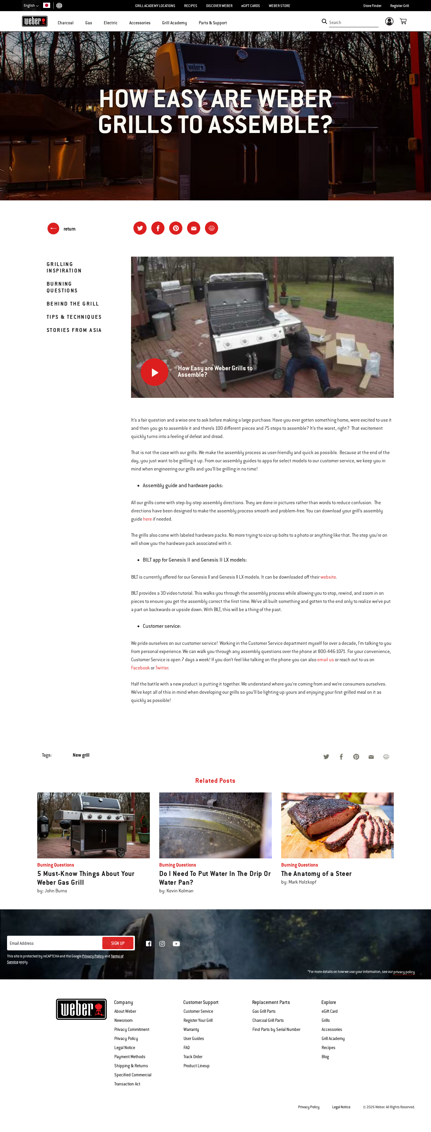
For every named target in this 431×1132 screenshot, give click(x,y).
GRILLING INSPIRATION (64, 267)
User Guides (194, 1038)
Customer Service (198, 1011)
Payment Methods (129, 1056)
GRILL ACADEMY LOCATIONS (155, 6)
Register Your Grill (198, 1020)
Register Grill (399, 6)
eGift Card (330, 1011)
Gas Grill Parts (264, 1011)
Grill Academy (333, 1038)
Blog (325, 1056)
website (328, 577)
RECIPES (190, 6)
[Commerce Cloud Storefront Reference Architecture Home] (34, 21)
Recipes (328, 1047)
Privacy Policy (93, 956)
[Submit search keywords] (324, 21)
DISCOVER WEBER (219, 6)
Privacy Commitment (131, 1029)
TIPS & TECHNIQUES (74, 316)
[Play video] (154, 372)
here (147, 519)
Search (335, 22)
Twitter (161, 668)
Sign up (118, 943)
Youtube (176, 944)
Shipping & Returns (131, 1065)
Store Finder (372, 6)
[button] (77, 22)
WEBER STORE (279, 6)
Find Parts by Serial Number (276, 1029)
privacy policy (404, 972)
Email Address (22, 943)
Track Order (193, 1056)
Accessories (332, 1029)
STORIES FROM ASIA (74, 330)
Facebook (140, 668)
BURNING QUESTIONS (62, 287)
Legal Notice (124, 1047)
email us (325, 660)
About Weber (125, 1011)
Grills (326, 1020)
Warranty (191, 1029)
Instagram (162, 943)
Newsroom (123, 1020)
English (29, 5)
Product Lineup (197, 1065)
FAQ (187, 1047)
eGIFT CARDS (250, 6)
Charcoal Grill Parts (268, 1020)
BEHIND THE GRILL (73, 303)
